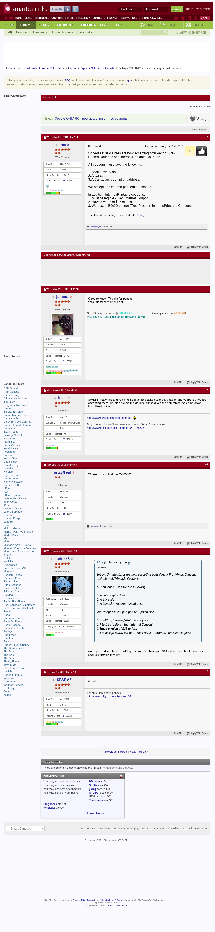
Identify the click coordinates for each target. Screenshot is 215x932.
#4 (206, 464)
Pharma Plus (11, 581)
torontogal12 (97, 226)
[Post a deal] (205, 18)
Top (119, 25)
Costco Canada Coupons (19, 425)
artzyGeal (62, 472)
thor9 (64, 145)
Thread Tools (197, 129)
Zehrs (7, 691)
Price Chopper (12, 584)
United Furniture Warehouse (13, 676)
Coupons (57, 18)
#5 (206, 550)
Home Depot (11, 478)
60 (64, 439)
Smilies (94, 785)
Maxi (6, 538)
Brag (150, 25)
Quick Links (84, 32)
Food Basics (11, 448)
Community (39, 32)
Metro (7, 541)
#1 (206, 136)
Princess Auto (12, 591)
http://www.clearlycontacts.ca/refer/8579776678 (115, 427)
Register (203, 9)
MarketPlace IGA (14, 535)
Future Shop (11, 458)
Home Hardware (13, 481)
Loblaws (8, 515)
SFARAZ (64, 680)
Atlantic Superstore (15, 398)
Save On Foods (13, 621)
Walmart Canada (14, 684)
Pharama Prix (12, 578)
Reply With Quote (199, 247)
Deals (28, 18)
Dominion (9, 428)
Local (173, 25)
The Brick (9, 654)
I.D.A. (7, 488)
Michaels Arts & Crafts (17, 544)
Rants (136, 18)
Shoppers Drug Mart (16, 628)
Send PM (178, 247)
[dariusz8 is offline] (62, 585)
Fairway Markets (14, 435)
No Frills (9, 561)
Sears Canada (12, 624)
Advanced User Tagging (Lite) (86, 900)
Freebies (83, 18)
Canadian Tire (12, 418)
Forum (26, 25)
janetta (62, 297)
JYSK (7, 505)
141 (64, 626)
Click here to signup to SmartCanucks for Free (67, 255)
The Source (11, 658)
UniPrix (8, 671)
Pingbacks (50, 804)
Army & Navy (12, 395)
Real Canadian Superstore (19, 604)
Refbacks (49, 807)
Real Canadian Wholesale (19, 608)
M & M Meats (12, 528)
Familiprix (9, 438)
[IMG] (92, 789)
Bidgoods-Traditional (16, 405)
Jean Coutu (10, 501)
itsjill (62, 398)
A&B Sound (11, 388)
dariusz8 (62, 559)
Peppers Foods (13, 574)
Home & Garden (152, 18)
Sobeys (141, 215)
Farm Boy (9, 441)
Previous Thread (116, 751)
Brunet (7, 408)
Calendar (22, 32)
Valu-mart (9, 681)
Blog (10, 25)
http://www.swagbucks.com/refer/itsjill (109, 417)
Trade (200, 25)
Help (189, 9)
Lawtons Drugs (12, 508)
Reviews (125, 18)
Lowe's (8, 525)
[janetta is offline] (62, 324)
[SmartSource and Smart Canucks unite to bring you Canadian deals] (20, 365)
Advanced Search (193, 32)
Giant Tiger (10, 461)
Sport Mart (10, 634)
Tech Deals (42, 18)
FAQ (9, 32)
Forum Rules (95, 813)
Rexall (7, 611)
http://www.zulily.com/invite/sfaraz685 (109, 696)
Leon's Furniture (13, 511)
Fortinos (8, 455)
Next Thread (138, 751)
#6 (206, 671)
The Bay (9, 651)
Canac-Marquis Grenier (17, 415)
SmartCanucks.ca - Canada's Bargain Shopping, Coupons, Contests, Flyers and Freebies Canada (139, 828)
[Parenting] (195, 18)
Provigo (8, 594)
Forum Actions (61, 32)
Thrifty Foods (12, 661)
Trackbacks (96, 800)
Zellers (8, 694)
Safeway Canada (14, 618)
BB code (94, 781)
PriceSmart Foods (14, 588)
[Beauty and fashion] (183, 18)
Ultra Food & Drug (14, 668)
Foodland (9, 451)
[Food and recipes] (189, 18)
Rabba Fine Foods (15, 601)
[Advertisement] (120, 271)
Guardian (9, 468)
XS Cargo (9, 688)
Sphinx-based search (117, 906)
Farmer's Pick (12, 445)
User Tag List (49, 97)
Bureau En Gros (13, 411)
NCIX (7, 558)
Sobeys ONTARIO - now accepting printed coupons (91, 118)
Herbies (8, 471)
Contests (98, 18)
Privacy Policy (196, 828)
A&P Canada (11, 391)
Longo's (8, 521)
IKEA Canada (12, 495)
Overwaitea (10, 564)
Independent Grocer (15, 498)
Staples (8, 638)
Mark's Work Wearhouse (18, 531)
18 (64, 180)
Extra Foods (11, 431)
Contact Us (84, 828)
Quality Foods (12, 598)
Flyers (69, 18)
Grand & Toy (11, 465)
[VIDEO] (94, 792)
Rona (7, 614)
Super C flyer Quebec (17, 644)
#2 (206, 288)
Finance (112, 18)
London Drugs (12, 518)
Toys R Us (10, 664)
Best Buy (9, 401)
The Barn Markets (14, 648)
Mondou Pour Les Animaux (20, 548)
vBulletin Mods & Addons (112, 900)
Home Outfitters (13, 485)
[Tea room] (176, 18)
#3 (206, 390)
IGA (6, 491)
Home (18, 18)
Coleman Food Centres (17, 421)
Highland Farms (13, 475)
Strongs (8, 641)
